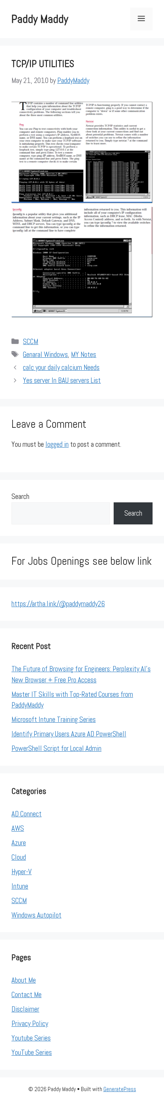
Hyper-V (21, 871)
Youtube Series (31, 1038)
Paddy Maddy (39, 19)
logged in (57, 444)
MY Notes (83, 354)
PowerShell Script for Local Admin (56, 748)
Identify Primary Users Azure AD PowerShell (68, 734)
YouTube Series (31, 1052)
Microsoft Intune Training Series (53, 719)
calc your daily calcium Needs (61, 367)
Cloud (18, 857)
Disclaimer (25, 1009)
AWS (17, 828)
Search (20, 496)
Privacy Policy (29, 1023)
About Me (23, 980)
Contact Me (26, 994)
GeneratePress (119, 1089)
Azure (18, 843)
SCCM (30, 341)
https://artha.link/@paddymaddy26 (58, 604)
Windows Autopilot (36, 915)
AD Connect (26, 814)
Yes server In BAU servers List (62, 380)
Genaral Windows (45, 354)
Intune (19, 886)
